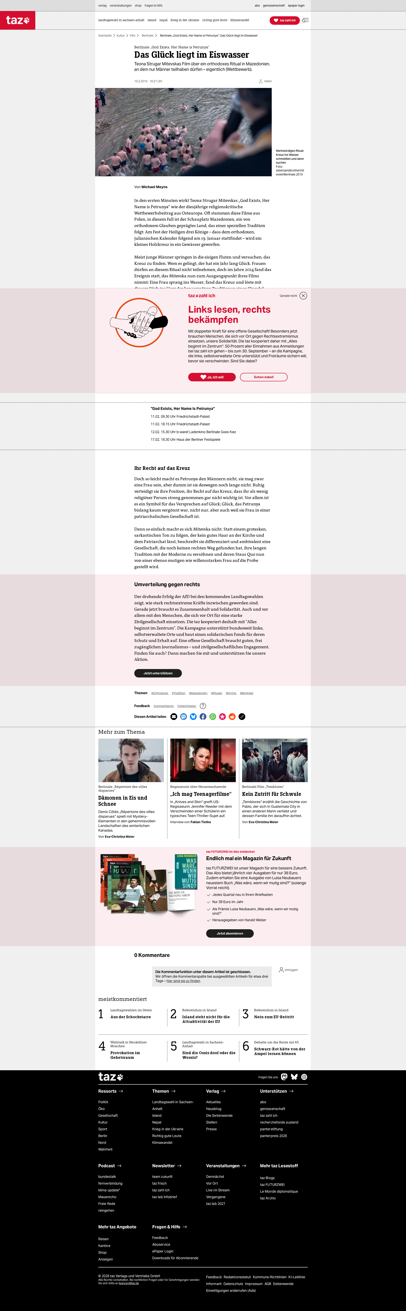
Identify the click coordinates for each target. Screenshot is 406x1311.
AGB (268, 1284)
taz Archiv (268, 1198)
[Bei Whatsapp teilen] (212, 716)
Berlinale (148, 35)
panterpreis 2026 (273, 1136)
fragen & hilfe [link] (153, 5)
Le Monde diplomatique (279, 1191)
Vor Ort (212, 1183)
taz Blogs (267, 1178)
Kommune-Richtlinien (270, 1277)
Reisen (103, 1239)
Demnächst (215, 1176)
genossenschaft (272, 1109)
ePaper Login (162, 1251)
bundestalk (107, 1176)
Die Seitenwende (219, 1115)
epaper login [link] (296, 5)
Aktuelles (213, 1102)
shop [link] (138, 5)
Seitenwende (283, 1284)
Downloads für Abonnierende (175, 1258)
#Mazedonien (198, 693)
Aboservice (161, 1244)
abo (263, 1102)
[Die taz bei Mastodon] (284, 1079)
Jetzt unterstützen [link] (158, 673)
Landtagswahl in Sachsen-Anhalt (173, 1105)
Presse (211, 1129)
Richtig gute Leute (166, 1136)
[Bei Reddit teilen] (232, 716)
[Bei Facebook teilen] (203, 716)
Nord (102, 1142)
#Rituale (217, 693)
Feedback (160, 1238)
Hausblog (213, 1109)
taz (111, 1077)
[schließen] (303, 295)
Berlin (102, 1136)
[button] (305, 20)
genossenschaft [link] (274, 5)
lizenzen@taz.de (129, 1283)
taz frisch (159, 1183)
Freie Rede (106, 1204)
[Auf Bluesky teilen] (193, 716)
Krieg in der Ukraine (167, 1129)
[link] (122, 20)
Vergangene (215, 1197)
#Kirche (231, 693)
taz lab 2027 (215, 1204)
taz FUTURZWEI (272, 1184)
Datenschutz (234, 1284)
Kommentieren (164, 706)
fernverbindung (110, 1183)
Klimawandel (162, 1142)
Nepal (156, 1122)
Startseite (105, 35)
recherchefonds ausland (279, 1122)
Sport (102, 1129)
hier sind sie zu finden (183, 981)
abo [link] (257, 5)
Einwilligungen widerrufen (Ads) (231, 1290)
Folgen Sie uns (268, 1077)
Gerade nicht (288, 296)
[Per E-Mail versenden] (173, 716)
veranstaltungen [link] (121, 5)
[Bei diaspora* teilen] (222, 716)
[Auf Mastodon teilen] (183, 716)
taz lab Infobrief (164, 1197)
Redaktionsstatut (238, 1277)
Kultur (121, 35)
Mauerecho (107, 1197)
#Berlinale (246, 693)
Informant (214, 1284)
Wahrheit (105, 1149)
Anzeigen (105, 1259)
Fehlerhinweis (186, 706)
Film (132, 35)
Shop (102, 1252)
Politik (103, 1102)
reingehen (106, 1210)
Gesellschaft (108, 1115)
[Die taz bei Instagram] (304, 1079)
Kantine (104, 1246)
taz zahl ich (268, 1115)
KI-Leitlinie (296, 1277)
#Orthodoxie (160, 693)
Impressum (254, 1284)
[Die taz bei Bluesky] (294, 1079)
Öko (101, 1109)
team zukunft (162, 1176)
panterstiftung (271, 1129)
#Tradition (179, 693)
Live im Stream (218, 1190)
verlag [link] (102, 5)
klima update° (109, 1190)
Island (157, 1115)
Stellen (211, 1122)
